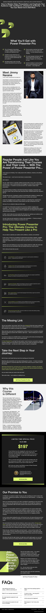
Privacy (39, 609)
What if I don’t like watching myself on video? (33, 589)
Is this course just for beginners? (33, 598)
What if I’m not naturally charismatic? (11, 593)
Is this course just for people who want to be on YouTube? (11, 603)
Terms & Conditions (34, 609)
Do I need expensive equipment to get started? (11, 598)
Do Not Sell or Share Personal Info (39, 611)
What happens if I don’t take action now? (33, 603)
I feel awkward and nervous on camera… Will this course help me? (11, 589)
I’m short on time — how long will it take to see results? (33, 594)
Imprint (43, 609)
